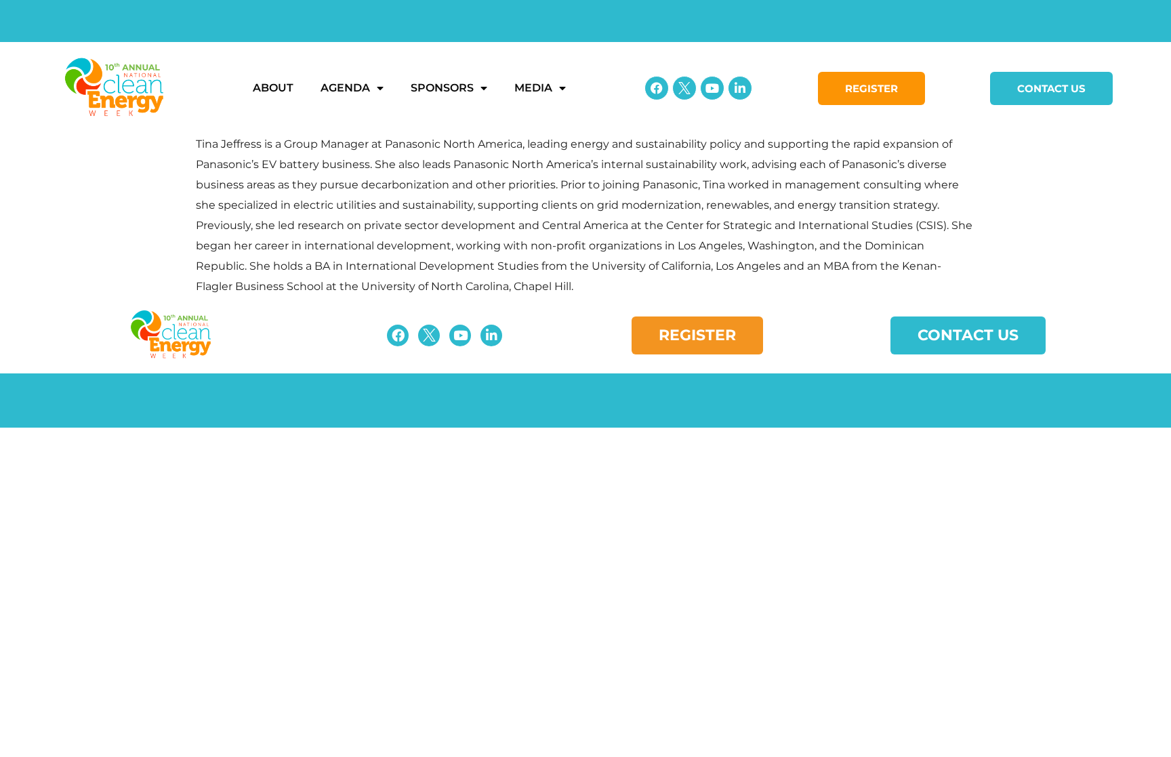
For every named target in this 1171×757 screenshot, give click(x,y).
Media (533, 87)
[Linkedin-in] (740, 88)
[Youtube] (712, 88)
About (273, 87)
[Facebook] (656, 88)
